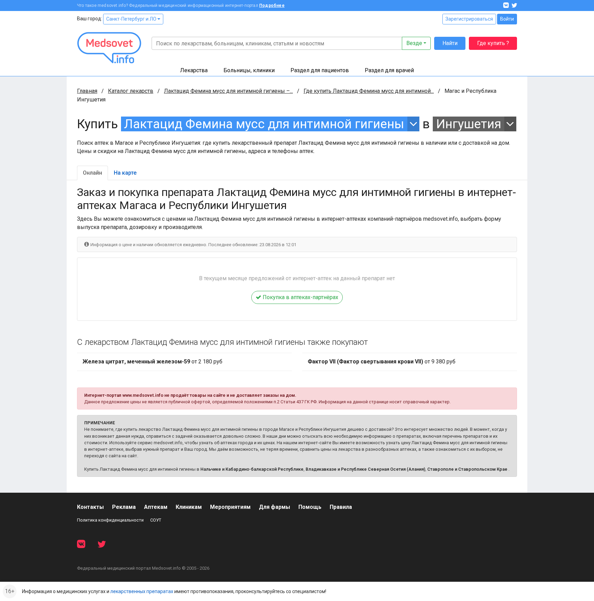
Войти (507, 19)
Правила (341, 507)
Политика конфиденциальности (110, 520)
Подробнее (272, 5)
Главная (87, 91)
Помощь (309, 507)
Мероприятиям (230, 507)
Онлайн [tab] (92, 173)
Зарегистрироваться (469, 19)
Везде (414, 43)
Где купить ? (493, 43)
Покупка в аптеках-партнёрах (299, 297)
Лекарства (194, 70)
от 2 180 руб (152, 361)
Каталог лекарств (130, 91)
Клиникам (189, 507)
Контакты (90, 507)
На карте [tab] (125, 173)
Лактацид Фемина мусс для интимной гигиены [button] (264, 124)
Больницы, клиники (249, 70)
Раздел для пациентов (319, 70)
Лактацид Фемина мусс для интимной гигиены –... (228, 91)
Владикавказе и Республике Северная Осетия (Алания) (365, 469)
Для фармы (274, 507)
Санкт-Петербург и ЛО (131, 19)
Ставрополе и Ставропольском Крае (467, 469)
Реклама (124, 507)
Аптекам (155, 507)
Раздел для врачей (389, 70)
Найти (450, 43)
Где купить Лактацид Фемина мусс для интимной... (369, 91)
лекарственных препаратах (141, 591)
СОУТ (155, 520)
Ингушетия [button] (468, 124)
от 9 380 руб (381, 361)
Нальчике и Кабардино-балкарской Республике (252, 469)
